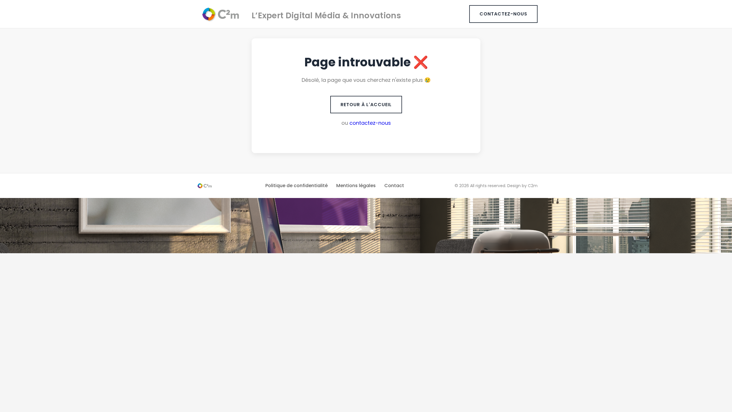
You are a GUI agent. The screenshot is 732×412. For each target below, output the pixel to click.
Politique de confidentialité (296, 185)
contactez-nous (370, 122)
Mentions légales (356, 185)
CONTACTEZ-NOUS (503, 14)
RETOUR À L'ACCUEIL (366, 104)
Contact (394, 185)
